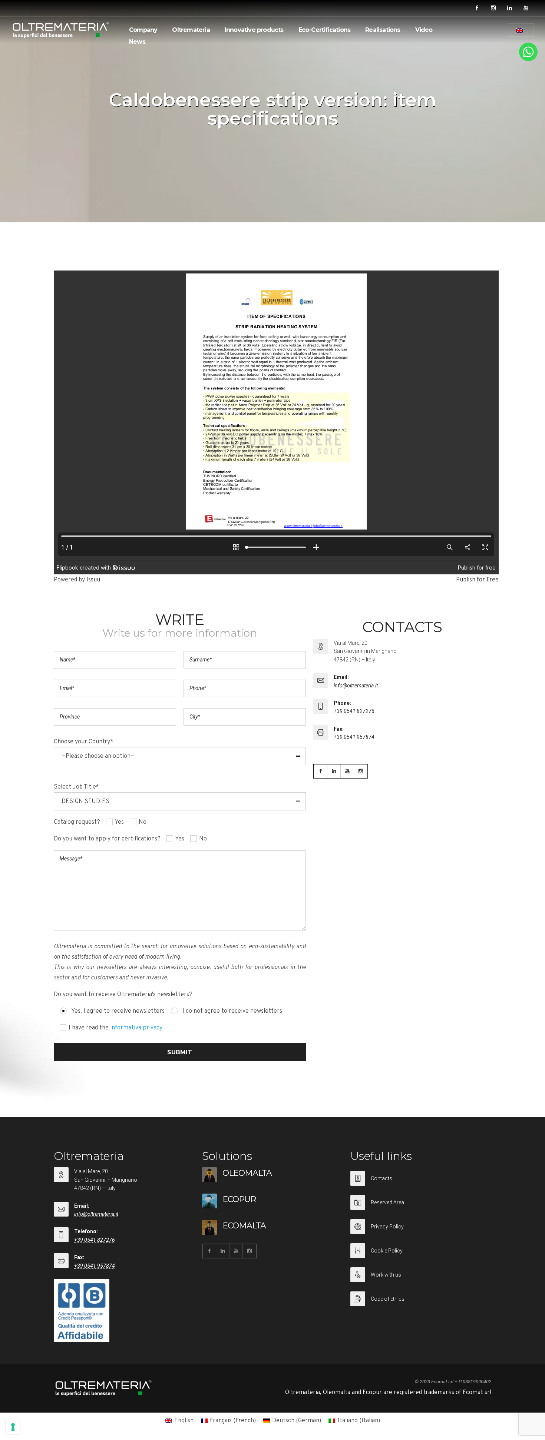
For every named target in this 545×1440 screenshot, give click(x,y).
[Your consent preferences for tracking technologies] (13, 1427)
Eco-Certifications (324, 29)
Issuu (93, 580)
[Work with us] (420, 1279)
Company (143, 29)
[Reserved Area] (420, 1207)
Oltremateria (190, 29)
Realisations (382, 29)
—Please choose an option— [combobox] (98, 756)
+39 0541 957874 (354, 737)
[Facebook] (477, 8)
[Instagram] (493, 8)
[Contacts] (420, 1183)
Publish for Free (477, 580)
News (137, 41)
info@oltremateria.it (356, 686)
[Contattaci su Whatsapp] (528, 59)
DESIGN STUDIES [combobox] (85, 801)
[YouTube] (526, 8)
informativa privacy (136, 1028)
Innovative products (254, 29)
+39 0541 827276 (354, 711)
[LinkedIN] (509, 8)
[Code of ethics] (420, 1298)
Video (424, 29)
